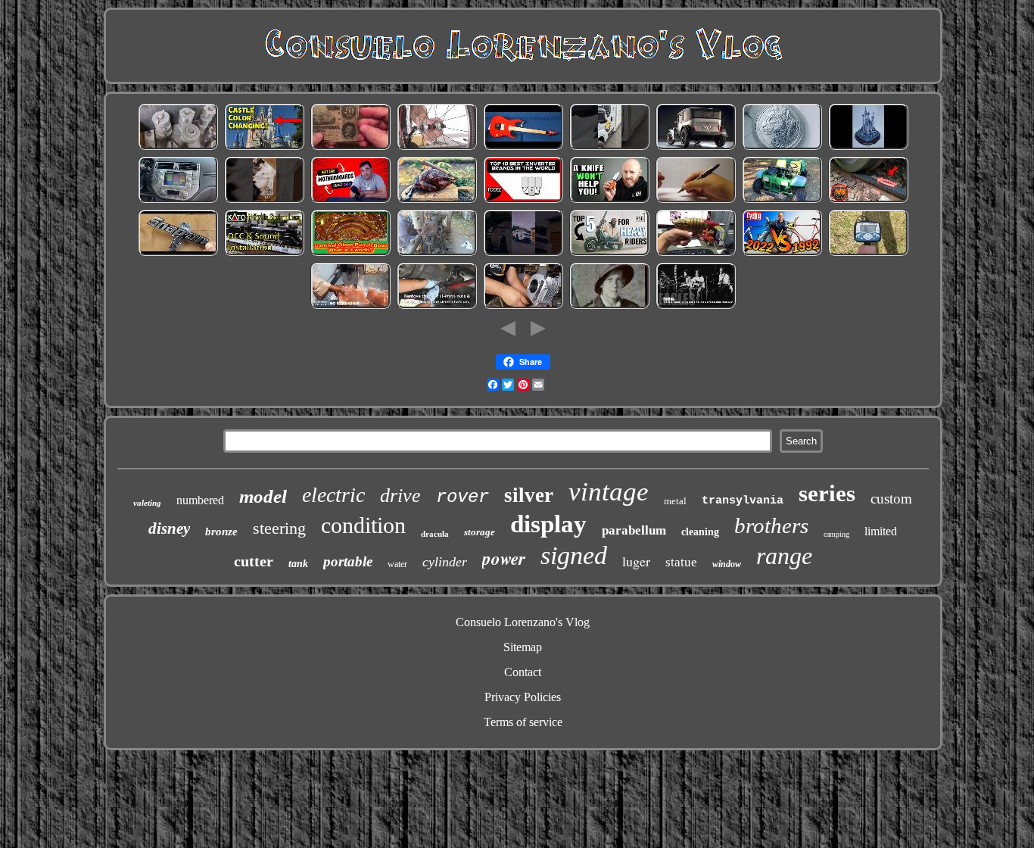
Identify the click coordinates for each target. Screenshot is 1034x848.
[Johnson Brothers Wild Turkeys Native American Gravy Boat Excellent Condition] (436, 200)
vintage (608, 492)
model (263, 496)
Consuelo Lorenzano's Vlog (523, 622)
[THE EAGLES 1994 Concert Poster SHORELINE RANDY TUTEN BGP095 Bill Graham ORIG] (695, 306)
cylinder (444, 561)
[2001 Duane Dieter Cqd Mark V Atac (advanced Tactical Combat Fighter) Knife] (609, 200)
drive (400, 496)
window (726, 564)
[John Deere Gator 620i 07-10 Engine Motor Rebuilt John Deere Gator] (782, 200)
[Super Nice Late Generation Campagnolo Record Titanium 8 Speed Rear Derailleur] (782, 253)
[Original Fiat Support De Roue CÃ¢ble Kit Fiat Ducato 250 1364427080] (609, 147)
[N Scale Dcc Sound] (264, 253)
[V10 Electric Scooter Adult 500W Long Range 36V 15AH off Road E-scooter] (609, 253)
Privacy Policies (522, 697)
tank (298, 563)
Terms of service (523, 722)
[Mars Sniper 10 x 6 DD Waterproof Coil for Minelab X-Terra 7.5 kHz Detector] (868, 253)
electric (333, 495)
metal (675, 501)
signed (573, 555)
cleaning (700, 532)
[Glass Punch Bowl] (350, 253)
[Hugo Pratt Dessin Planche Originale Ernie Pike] (609, 306)
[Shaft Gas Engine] (436, 253)
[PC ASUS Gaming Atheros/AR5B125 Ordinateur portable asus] (350, 200)
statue (681, 562)
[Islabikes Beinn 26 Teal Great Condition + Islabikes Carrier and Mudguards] (436, 147)
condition (363, 525)
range (784, 555)
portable (347, 561)
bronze (221, 531)
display (548, 524)
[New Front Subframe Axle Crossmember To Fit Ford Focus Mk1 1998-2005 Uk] (436, 306)
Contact (522, 672)
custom (891, 499)
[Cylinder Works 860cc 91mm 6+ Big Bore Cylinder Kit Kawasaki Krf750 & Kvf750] (523, 306)
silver (528, 495)
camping (836, 534)
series (827, 493)
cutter (253, 561)
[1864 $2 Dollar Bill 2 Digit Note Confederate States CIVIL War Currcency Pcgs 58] (350, 147)
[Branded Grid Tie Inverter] (523, 200)
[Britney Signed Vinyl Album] (264, 200)
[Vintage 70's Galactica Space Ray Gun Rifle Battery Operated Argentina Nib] (695, 253)
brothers (771, 525)
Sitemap (522, 647)
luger (636, 561)
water (397, 564)
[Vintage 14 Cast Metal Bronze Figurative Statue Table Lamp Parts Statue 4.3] (350, 306)
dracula (435, 533)
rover (462, 497)
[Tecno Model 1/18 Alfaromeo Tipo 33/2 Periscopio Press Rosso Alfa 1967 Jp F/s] (695, 147)
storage (479, 532)
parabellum (634, 530)
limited (880, 531)
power (503, 558)
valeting (147, 502)
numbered (200, 500)
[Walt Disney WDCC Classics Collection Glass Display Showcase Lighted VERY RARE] (868, 147)
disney (169, 528)
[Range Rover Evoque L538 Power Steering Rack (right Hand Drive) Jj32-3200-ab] (523, 253)
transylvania (742, 500)
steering (279, 528)
